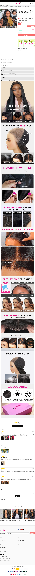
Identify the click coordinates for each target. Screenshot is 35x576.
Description (2, 57)
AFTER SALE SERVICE (21, 540)
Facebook (18, 529)
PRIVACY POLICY (3, 543)
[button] (19, 15)
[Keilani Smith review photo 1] (3, 438)
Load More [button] (17, 496)
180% (19, 23)
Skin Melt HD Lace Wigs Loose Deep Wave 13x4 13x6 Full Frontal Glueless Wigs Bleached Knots (29, 521)
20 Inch (26, 18)
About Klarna (2, 548)
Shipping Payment (3, 499)
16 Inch (20, 18)
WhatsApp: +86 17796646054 (6, 558)
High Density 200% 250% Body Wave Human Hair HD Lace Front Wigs (17, 521)
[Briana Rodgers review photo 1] (3, 463)
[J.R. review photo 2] (7, 482)
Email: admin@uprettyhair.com (6, 560)
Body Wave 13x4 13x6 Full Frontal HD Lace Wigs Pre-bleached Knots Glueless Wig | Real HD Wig (5, 521)
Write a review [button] (17, 425)
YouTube (22, 529)
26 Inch (20, 20)
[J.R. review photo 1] (3, 482)
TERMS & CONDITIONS (3, 541)
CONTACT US (20, 543)
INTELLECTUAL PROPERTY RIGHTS (5, 551)
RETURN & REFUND (21, 541)
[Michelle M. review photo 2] (7, 451)
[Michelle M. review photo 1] (3, 451)
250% (22, 23)
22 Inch (30, 18)
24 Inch (33, 18)
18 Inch (23, 18)
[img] (3, 431)
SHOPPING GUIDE (3, 540)
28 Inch (23, 20)
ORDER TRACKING (3, 547)
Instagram (20, 529)
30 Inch (26, 20)
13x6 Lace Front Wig (5, 5)
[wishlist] (15, 11)
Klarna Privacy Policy (3, 550)
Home (1, 5)
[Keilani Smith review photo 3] (12, 438)
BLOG (19, 544)
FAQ (1, 544)
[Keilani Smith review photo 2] (7, 438)
